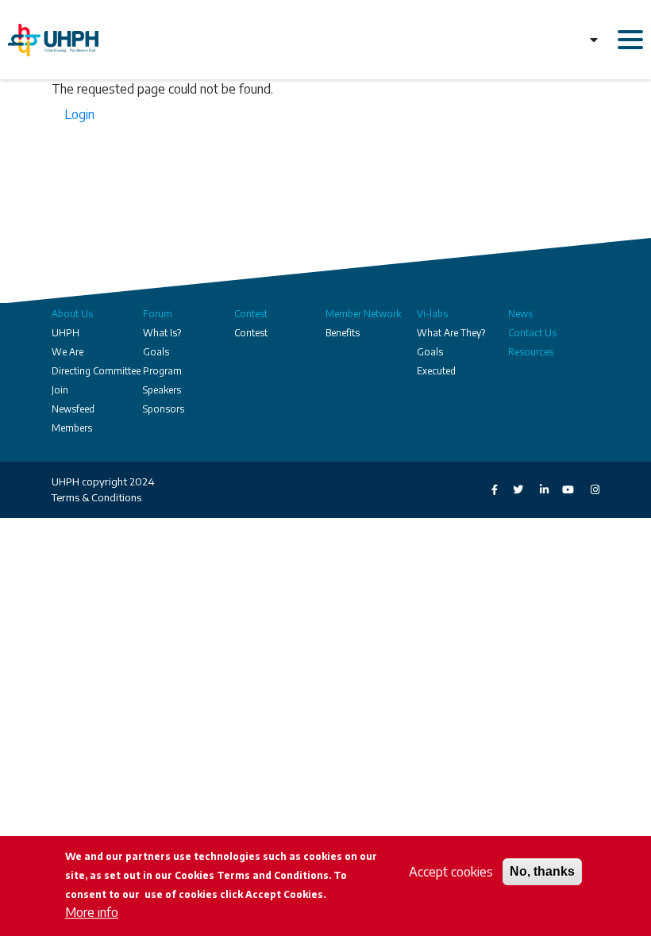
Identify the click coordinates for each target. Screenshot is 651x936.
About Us (72, 314)
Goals (156, 352)
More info (91, 912)
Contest (251, 314)
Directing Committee (96, 371)
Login (79, 114)
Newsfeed (73, 409)
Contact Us (532, 333)
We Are (67, 352)
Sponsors (163, 409)
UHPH (65, 333)
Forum (157, 314)
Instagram (586, 490)
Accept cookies (451, 872)
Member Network (363, 314)
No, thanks (542, 871)
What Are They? (451, 333)
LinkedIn (536, 490)
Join (60, 390)
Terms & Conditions (96, 497)
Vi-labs (432, 314)
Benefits (343, 333)
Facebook (485, 490)
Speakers (162, 390)
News (520, 314)
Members (72, 428)
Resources (530, 352)
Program (162, 371)
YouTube (561, 490)
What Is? (162, 333)
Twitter (510, 490)
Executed (436, 371)
